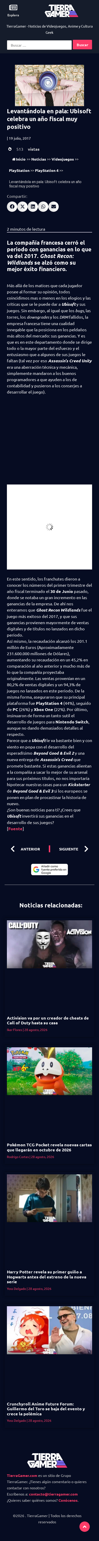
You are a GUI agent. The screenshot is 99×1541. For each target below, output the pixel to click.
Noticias (38, 159)
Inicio (21, 159)
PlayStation (19, 170)
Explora (13, 15)
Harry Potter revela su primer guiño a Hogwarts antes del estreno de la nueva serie (46, 1276)
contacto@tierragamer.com (53, 1494)
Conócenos (68, 1500)
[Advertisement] (49, 442)
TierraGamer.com (22, 1475)
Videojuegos (63, 159)
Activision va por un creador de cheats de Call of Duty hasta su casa (48, 1020)
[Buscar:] (39, 45)
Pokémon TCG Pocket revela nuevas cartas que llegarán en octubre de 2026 (49, 1147)
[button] (12, 206)
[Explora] (13, 7)
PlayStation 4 (46, 170)
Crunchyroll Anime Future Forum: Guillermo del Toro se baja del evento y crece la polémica (46, 1408)
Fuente (15, 828)
